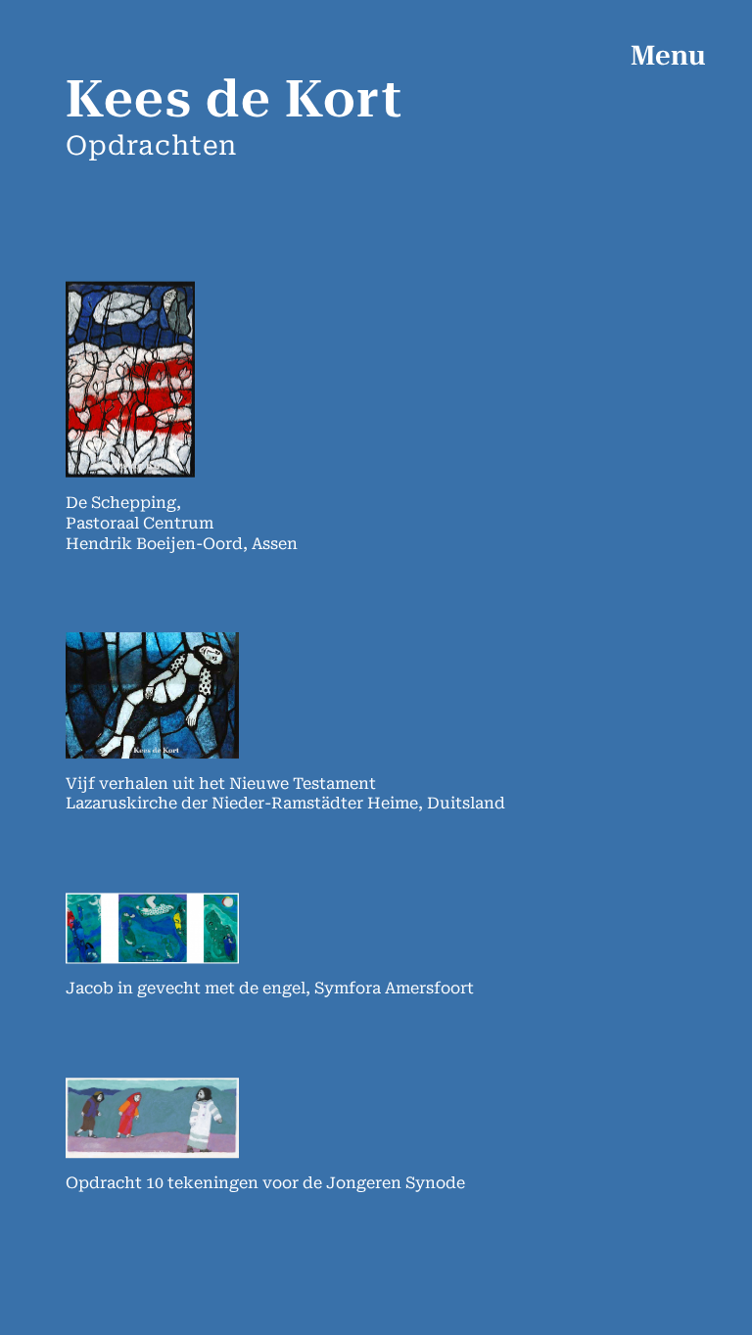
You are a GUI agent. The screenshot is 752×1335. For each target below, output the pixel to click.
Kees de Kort (234, 99)
